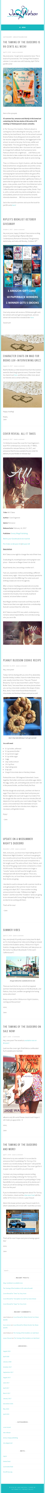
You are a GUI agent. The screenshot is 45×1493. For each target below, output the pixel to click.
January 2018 (7, 1362)
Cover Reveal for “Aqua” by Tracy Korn (14, 1304)
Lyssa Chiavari (7, 1338)
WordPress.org (7, 1472)
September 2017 (8, 1372)
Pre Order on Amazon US (12, 544)
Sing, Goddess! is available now (13, 1283)
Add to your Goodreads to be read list (16, 539)
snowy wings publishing (10, 1438)
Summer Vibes (11, 930)
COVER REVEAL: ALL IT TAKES (19, 433)
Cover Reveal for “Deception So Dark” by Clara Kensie (19, 1299)
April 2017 (6, 1388)
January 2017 (7, 1398)
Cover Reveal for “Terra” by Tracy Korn (14, 1293)
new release (6, 1432)
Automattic (16, 1489)
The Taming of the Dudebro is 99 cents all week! (18, 1288)
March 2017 (6, 1393)
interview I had (29, 1195)
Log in (5, 1456)
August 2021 (7, 1351)
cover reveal (7, 1427)
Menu (24, 27)
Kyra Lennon (7, 1325)
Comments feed (8, 1467)
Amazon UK (26, 544)
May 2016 (6, 1409)
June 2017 (6, 1383)
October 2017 (7, 1367)
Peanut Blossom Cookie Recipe (22, 660)
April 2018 (6, 1356)
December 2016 (8, 1404)
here (14, 205)
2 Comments (16, 1037)
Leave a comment (17, 52)
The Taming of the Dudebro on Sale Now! (26, 1333)
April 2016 (6, 1414)
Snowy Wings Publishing (19, 533)
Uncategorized (7, 1443)
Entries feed (6, 1461)
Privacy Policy (27, 1489)
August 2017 (7, 1377)
